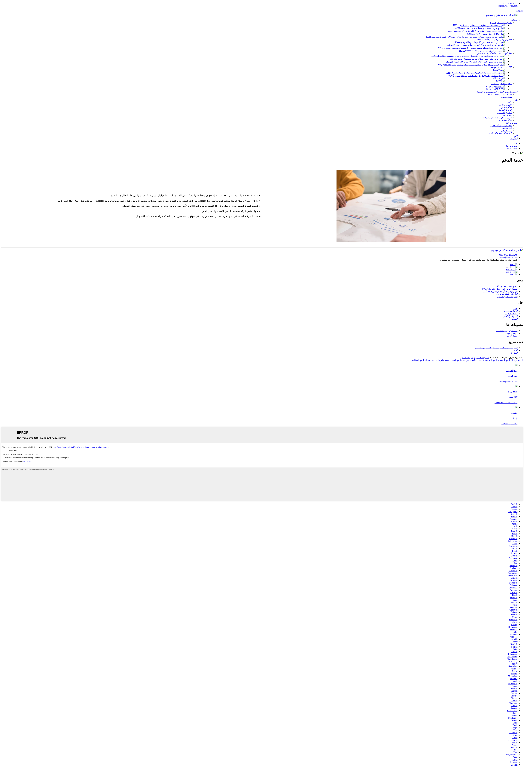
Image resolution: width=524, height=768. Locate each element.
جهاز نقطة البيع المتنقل (460, 360)
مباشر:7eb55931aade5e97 (506, 402)
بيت (515, 143)
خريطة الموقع (466, 357)
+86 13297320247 (509, 423)
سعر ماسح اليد (442, 360)
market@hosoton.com (507, 6)
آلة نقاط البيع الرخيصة (495, 360)
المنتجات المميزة (481, 357)
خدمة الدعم (512, 148)
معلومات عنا (511, 146)
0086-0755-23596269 (508, 255)
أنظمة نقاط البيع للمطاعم (422, 360)
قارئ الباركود (478, 360)
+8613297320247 (509, 3)
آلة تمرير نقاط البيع (514, 360)
